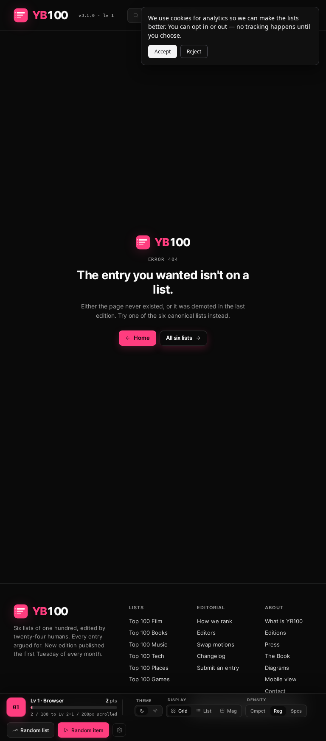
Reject (194, 51)
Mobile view (281, 679)
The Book (277, 655)
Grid (183, 711)
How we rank (214, 621)
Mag (232, 711)
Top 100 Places (149, 667)
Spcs (296, 711)
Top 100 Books (148, 632)
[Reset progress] (119, 730)
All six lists (179, 337)
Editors (206, 632)
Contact (275, 691)
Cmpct (257, 711)
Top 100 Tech (146, 655)
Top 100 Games (149, 679)
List (207, 711)
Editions (275, 632)
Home (142, 337)
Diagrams (277, 667)
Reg (278, 711)
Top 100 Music (148, 644)
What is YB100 (284, 621)
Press (272, 644)
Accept (163, 51)
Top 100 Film (145, 621)
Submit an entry (218, 667)
